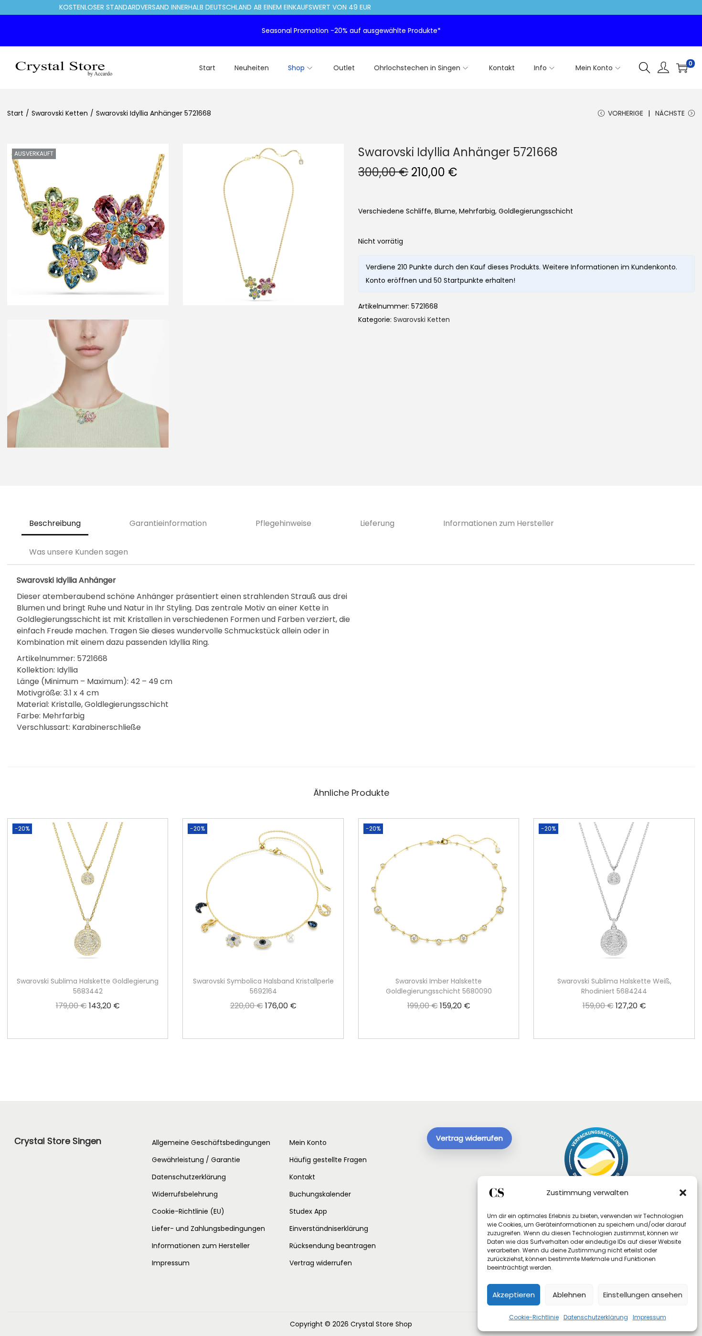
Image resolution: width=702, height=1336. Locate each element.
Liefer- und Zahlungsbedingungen (208, 1228)
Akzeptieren (513, 1295)
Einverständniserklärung (328, 1228)
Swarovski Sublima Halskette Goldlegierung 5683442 (88, 986)
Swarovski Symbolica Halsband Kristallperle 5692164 (263, 986)
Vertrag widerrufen (320, 1263)
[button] (683, 1192)
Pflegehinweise (283, 523)
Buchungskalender (320, 1194)
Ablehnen (569, 1295)
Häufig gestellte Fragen (328, 1160)
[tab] (54, 523)
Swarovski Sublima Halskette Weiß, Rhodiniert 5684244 (614, 986)
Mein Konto (308, 1142)
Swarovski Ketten (60, 113)
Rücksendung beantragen (332, 1245)
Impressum (649, 1317)
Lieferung (377, 523)
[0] (682, 68)
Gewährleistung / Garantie (196, 1160)
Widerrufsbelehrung (185, 1194)
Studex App (308, 1211)
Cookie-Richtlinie (534, 1317)
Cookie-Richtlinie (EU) (188, 1211)
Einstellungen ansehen (642, 1295)
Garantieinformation (168, 523)
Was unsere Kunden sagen (78, 551)
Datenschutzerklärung (596, 1317)
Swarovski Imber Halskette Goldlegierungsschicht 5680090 (439, 986)
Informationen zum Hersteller (498, 523)
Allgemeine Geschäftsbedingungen (211, 1142)
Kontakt (302, 1177)
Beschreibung (55, 523)
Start (15, 113)
